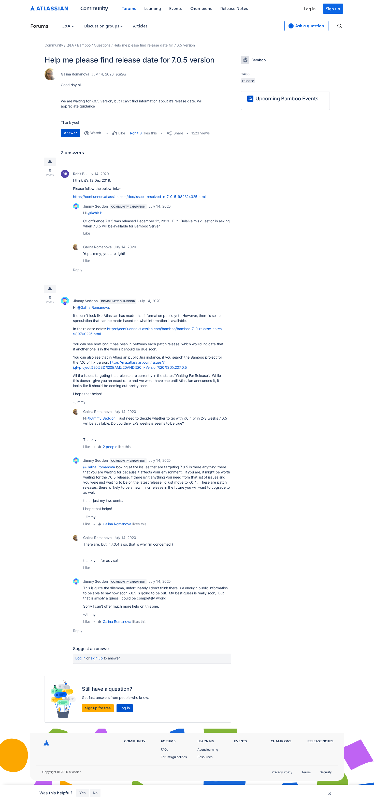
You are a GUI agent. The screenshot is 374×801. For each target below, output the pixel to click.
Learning (152, 8)
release (248, 81)
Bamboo (84, 45)
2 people (110, 446)
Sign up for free (98, 708)
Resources (204, 757)
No (95, 793)
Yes (82, 793)
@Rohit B (95, 213)
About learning (207, 749)
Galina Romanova (75, 74)
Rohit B (135, 133)
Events (175, 8)
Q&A (66, 25)
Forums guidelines (174, 757)
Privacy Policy (282, 772)
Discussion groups (102, 25)
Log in (310, 8)
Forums (129, 8)
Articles (140, 25)
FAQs (164, 749)
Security (326, 772)
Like (86, 233)
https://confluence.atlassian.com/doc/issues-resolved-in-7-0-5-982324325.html (139, 196)
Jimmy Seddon (95, 206)
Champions (201, 8)
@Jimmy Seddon (102, 418)
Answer (70, 133)
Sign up (333, 8)
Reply (77, 270)
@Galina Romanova (93, 307)
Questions (102, 45)
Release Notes (234, 8)
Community (94, 8)
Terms (306, 772)
